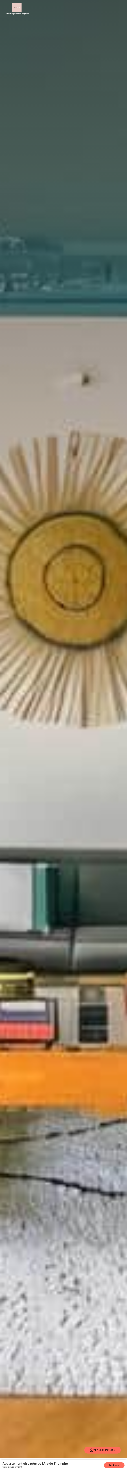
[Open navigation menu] (120, 9)
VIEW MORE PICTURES (104, 1450)
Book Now (114, 1465)
